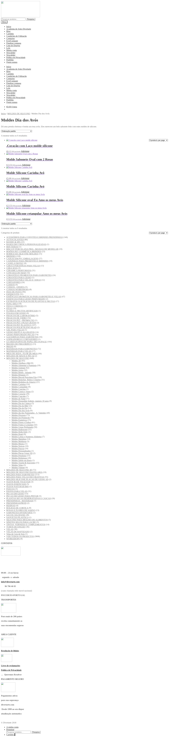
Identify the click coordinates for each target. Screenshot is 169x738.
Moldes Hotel (17, 434)
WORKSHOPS (13, 539)
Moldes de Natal (18, 399)
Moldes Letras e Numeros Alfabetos (27, 437)
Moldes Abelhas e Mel (21, 363)
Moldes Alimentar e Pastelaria (24, 365)
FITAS (9, 308)
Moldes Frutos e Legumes (22, 425)
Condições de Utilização (16, 36)
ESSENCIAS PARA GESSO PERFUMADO (25, 299)
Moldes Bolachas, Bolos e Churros (26, 380)
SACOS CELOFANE (15, 515)
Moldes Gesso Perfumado (22, 427)
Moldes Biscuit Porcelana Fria (24, 377)
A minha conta (12, 727)
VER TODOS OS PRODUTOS (20, 536)
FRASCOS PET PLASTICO (18, 325)
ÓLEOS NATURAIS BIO (17, 486)
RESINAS (10, 505)
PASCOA (10, 489)
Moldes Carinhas (19, 384)
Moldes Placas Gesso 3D (22, 453)
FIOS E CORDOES (15, 306)
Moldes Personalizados (21, 451)
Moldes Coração (18, 394)
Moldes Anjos (17, 370)
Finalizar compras (13, 43)
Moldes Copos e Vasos (21, 391)
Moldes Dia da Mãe (20, 406)
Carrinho (10, 34)
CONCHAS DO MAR (16, 273)
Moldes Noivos (18, 446)
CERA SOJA (12, 268)
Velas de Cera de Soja (15, 534)
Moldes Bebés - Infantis (21, 372)
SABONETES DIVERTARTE (19, 513)
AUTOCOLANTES (15, 239)
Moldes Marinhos (19, 439)
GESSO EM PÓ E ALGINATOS (20, 332)
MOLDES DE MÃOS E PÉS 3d (20, 356)
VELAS (9, 529)
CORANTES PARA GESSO (18, 277)
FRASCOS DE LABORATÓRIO (20, 315)
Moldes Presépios (19, 456)
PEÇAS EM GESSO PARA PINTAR (22, 496)
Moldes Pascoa (18, 448)
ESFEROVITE (12, 294)
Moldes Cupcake (19, 396)
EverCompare (12, 41)
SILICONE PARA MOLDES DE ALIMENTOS (27, 520)
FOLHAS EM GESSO (16, 313)
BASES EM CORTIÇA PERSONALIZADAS (26, 244)
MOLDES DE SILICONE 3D (19, 470)
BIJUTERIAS (12, 247)
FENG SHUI (12, 304)
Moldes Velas (17, 465)
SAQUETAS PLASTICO (17, 517)
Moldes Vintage (18, 467)
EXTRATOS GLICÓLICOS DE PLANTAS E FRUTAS (30, 301)
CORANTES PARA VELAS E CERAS (23, 280)
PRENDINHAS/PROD (16, 503)
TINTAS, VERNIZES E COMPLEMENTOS (25, 524)
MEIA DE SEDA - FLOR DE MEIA (22, 353)
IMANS (9, 346)
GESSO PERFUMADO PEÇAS (20, 334)
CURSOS (10, 285)
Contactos (10, 38)
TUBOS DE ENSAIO (15, 527)
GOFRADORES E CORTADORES (21, 339)
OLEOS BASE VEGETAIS (18, 482)
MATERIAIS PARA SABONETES (21, 349)
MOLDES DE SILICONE (18, 114)
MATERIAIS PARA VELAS (18, 351)
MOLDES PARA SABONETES (20, 475)
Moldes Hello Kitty (20, 432)
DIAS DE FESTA (14, 292)
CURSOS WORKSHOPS (17, 289)
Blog (8, 31)
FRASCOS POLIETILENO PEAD (21, 327)
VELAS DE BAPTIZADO (18, 532)
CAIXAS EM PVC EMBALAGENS (22, 258)
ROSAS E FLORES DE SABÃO (20, 510)
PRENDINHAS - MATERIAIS (19, 501)
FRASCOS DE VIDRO (16, 318)
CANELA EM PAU (15, 263)
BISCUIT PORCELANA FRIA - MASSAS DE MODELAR (32, 249)
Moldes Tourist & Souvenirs (23, 463)
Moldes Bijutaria (18, 375)
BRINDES (11, 256)
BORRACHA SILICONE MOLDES (22, 254)
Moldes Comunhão (20, 387)
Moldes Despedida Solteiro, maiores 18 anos (30, 401)
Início (8, 26)
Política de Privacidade (15, 57)
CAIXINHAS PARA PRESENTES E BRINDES (27, 261)
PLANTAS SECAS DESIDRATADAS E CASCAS (28, 498)
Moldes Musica (18, 444)
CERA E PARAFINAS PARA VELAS (23, 266)
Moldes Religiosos (19, 458)
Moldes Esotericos (19, 420)
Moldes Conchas (19, 389)
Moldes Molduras (19, 441)
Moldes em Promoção (21, 418)
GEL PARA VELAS (15, 330)
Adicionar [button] (25, 151)
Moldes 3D (16, 361)
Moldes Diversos (19, 415)
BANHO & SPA (13, 242)
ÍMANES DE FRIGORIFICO (19, 344)
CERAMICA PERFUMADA (18, 270)
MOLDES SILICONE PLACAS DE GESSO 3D (27, 479)
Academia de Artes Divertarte (18, 29)
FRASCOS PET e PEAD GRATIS (21, 323)
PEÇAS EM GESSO (15, 494)
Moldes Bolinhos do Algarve (24, 382)
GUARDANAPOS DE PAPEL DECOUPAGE (26, 342)
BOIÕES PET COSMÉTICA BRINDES (23, 251)
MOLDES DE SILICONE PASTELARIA (24, 472)
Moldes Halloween (19, 429)
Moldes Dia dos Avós (21, 410)
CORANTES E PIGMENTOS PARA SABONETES (29, 275)
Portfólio (10, 60)
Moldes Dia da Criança (21, 403)
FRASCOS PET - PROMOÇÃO (20, 320)
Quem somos (11, 62)
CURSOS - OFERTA (15, 287)
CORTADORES (13, 282)
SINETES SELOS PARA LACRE (21, 522)
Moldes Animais (18, 368)
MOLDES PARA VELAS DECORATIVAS (25, 477)
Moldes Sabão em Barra (22, 460)
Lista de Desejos (13, 45)
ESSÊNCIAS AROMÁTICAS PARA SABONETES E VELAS (33, 296)
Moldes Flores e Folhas (21, 422)
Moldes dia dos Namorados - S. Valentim (29, 413)
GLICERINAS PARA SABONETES (22, 337)
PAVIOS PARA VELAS (16, 491)
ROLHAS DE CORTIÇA (17, 508)
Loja (8, 48)
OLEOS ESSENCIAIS (16, 484)
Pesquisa (30, 19)
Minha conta (11, 50)
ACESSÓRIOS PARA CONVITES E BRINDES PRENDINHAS (34, 237)
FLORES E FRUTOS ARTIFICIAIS (22, 311)
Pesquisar (10, 729)
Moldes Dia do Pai (19, 408)
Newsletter (10, 53)
